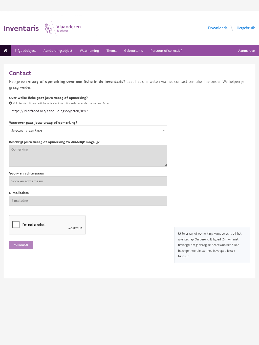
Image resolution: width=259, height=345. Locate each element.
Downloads (217, 27)
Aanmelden (246, 50)
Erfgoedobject (25, 50)
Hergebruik (246, 27)
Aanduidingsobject (58, 50)
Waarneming (89, 50)
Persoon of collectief (166, 50)
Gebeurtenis (133, 50)
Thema (111, 50)
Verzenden (21, 245)
